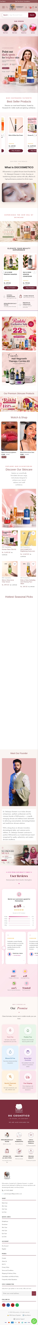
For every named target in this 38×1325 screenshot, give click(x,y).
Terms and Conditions (7, 1270)
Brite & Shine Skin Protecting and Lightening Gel (6, 645)
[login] (25, 7)
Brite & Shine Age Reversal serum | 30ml (6, 672)
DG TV (4, 1264)
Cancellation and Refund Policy (10, 1276)
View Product (19, 151)
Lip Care (4, 1212)
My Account (5, 1246)
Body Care (5, 1203)
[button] (9, 440)
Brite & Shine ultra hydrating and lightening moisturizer (6, 702)
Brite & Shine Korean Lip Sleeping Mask (31, 645)
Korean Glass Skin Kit (9, 549)
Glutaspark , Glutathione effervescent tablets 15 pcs (31, 701)
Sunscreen (5, 1224)
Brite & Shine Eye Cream (7, 736)
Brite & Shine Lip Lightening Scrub (18, 644)
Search (32, 15)
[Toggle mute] (33, 199)
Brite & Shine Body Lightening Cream (18, 617)
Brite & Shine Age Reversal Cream (18, 672)
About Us (4, 1261)
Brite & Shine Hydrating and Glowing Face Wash (27, 581)
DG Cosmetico (6, 547)
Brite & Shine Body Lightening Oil (6, 616)
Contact (4, 1258)
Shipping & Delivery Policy (9, 1273)
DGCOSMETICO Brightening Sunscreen (27, 550)
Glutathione (5, 1221)
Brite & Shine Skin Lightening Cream (31, 617)
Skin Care (4, 1206)
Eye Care (4, 1233)
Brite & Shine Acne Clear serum (8, 581)
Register (4, 1249)
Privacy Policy (5, 1267)
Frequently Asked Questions (9, 1279)
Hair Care (4, 1209)
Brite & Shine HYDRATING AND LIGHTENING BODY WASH (18, 702)
